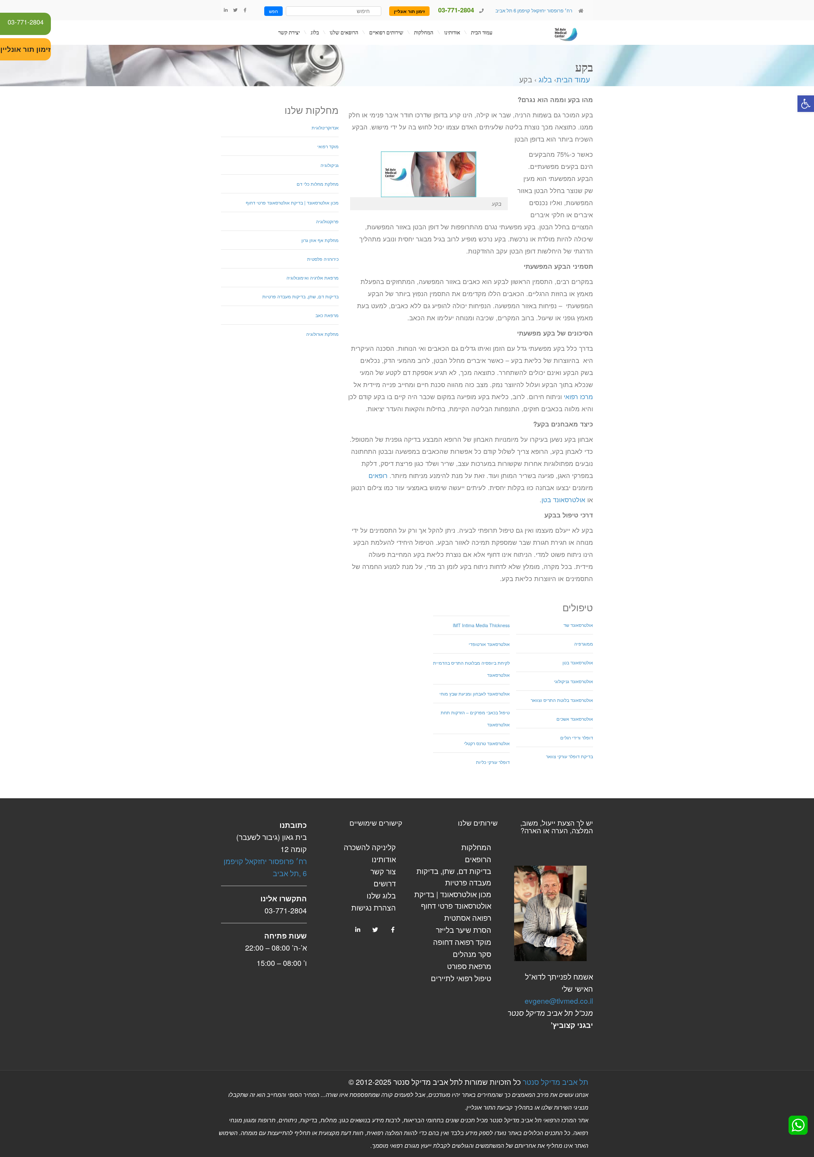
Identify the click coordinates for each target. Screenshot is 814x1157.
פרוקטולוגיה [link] (327, 221)
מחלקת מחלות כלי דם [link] (318, 184)
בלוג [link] (545, 79)
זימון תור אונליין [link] (409, 11)
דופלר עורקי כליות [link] (493, 762)
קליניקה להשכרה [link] (370, 847)
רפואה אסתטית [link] (467, 917)
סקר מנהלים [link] (472, 954)
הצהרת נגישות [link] (373, 907)
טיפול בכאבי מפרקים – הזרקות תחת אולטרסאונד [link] (475, 718)
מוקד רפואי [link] (328, 146)
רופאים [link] (378, 475)
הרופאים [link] (478, 859)
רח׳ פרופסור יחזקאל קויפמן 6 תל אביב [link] (533, 10)
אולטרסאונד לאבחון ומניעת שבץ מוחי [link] (474, 693)
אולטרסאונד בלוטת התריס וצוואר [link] (562, 700)
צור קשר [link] (383, 871)
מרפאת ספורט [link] (469, 966)
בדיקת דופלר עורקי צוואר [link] (569, 756)
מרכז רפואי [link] (578, 396)
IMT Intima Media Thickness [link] (481, 625)
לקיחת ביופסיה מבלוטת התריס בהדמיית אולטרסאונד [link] (471, 669)
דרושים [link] (385, 883)
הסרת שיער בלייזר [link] (463, 930)
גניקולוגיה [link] (330, 165)
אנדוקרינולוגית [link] (325, 127)
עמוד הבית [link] (573, 79)
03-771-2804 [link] (26, 21)
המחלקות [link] (476, 847)
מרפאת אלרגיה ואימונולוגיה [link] (312, 277)
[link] (805, 103)
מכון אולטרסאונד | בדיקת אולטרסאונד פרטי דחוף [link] (292, 202)
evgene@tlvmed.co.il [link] (559, 1000)
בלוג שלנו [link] (381, 895)
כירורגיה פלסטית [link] (323, 259)
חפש (273, 11)
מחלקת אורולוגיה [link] (322, 334)
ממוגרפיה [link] (583, 644)
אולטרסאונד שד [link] (578, 625)
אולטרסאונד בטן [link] (563, 499)
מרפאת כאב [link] (327, 315)
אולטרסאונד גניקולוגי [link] (573, 681)
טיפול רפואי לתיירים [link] (461, 978)
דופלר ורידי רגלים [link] (576, 737)
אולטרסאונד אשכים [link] (574, 719)
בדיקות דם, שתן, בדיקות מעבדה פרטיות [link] (300, 296)
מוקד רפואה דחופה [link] (462, 942)
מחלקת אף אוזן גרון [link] (320, 240)
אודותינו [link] (384, 859)
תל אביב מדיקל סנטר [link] (555, 1082)
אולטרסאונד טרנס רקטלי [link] (487, 743)
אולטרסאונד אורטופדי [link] (489, 644)
